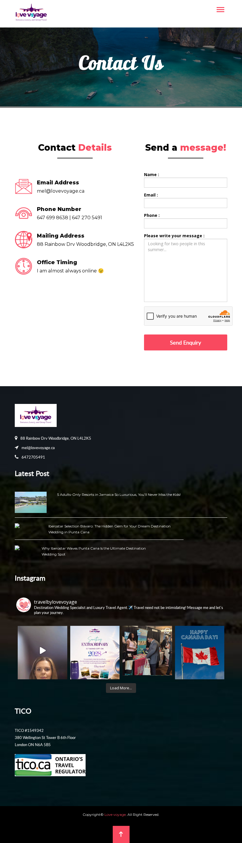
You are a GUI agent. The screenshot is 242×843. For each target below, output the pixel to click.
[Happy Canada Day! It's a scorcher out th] (200, 650)
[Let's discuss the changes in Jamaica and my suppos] (42, 650)
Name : (151, 174)
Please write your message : (174, 235)
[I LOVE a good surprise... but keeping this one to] (95, 650)
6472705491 (33, 457)
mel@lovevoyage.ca (60, 191)
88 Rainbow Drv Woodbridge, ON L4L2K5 (55, 438)
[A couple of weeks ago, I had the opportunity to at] (147, 650)
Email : (151, 195)
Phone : (152, 215)
